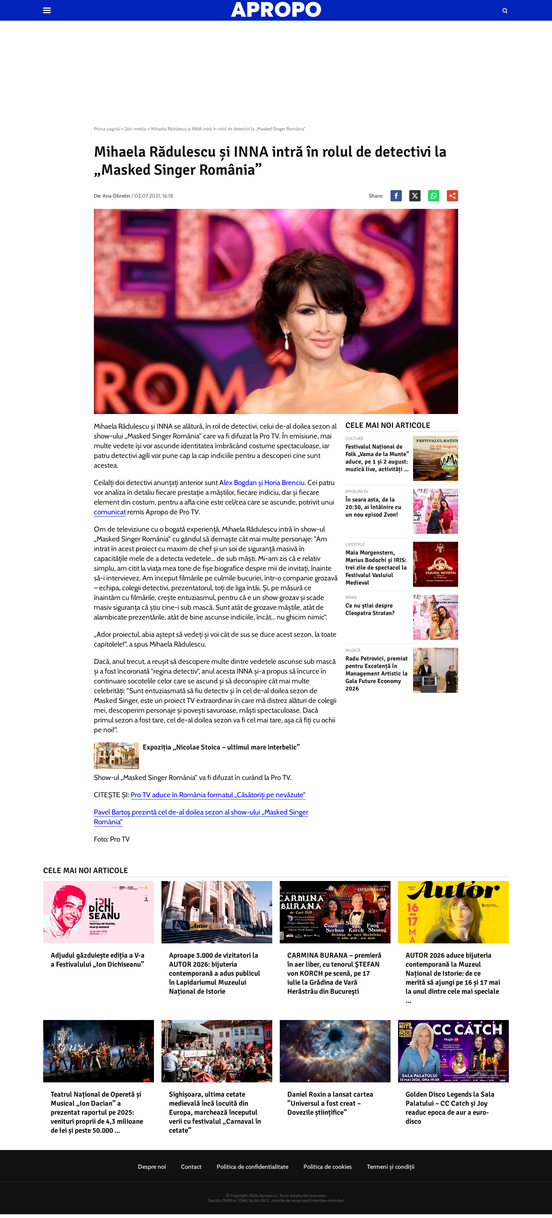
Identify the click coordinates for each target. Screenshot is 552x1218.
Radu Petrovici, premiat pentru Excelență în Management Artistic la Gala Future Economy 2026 (376, 673)
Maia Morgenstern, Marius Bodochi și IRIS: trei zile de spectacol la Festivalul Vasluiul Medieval (376, 567)
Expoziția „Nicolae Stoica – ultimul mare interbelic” (221, 747)
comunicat (110, 512)
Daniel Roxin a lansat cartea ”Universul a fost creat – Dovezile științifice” (330, 1103)
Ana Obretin (116, 195)
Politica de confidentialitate (252, 1166)
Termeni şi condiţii (391, 1166)
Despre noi (152, 1166)
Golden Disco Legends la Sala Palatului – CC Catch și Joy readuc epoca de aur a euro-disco (450, 1108)
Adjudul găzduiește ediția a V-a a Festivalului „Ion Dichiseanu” (98, 960)
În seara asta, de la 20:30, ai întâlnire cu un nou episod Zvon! (373, 507)
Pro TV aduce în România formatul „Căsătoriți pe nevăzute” (218, 794)
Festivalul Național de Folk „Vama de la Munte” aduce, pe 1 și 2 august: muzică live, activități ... (377, 458)
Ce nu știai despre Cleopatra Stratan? (370, 609)
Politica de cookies (327, 1166)
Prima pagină (107, 128)
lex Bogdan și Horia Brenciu (264, 482)
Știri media (135, 128)
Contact (191, 1166)
